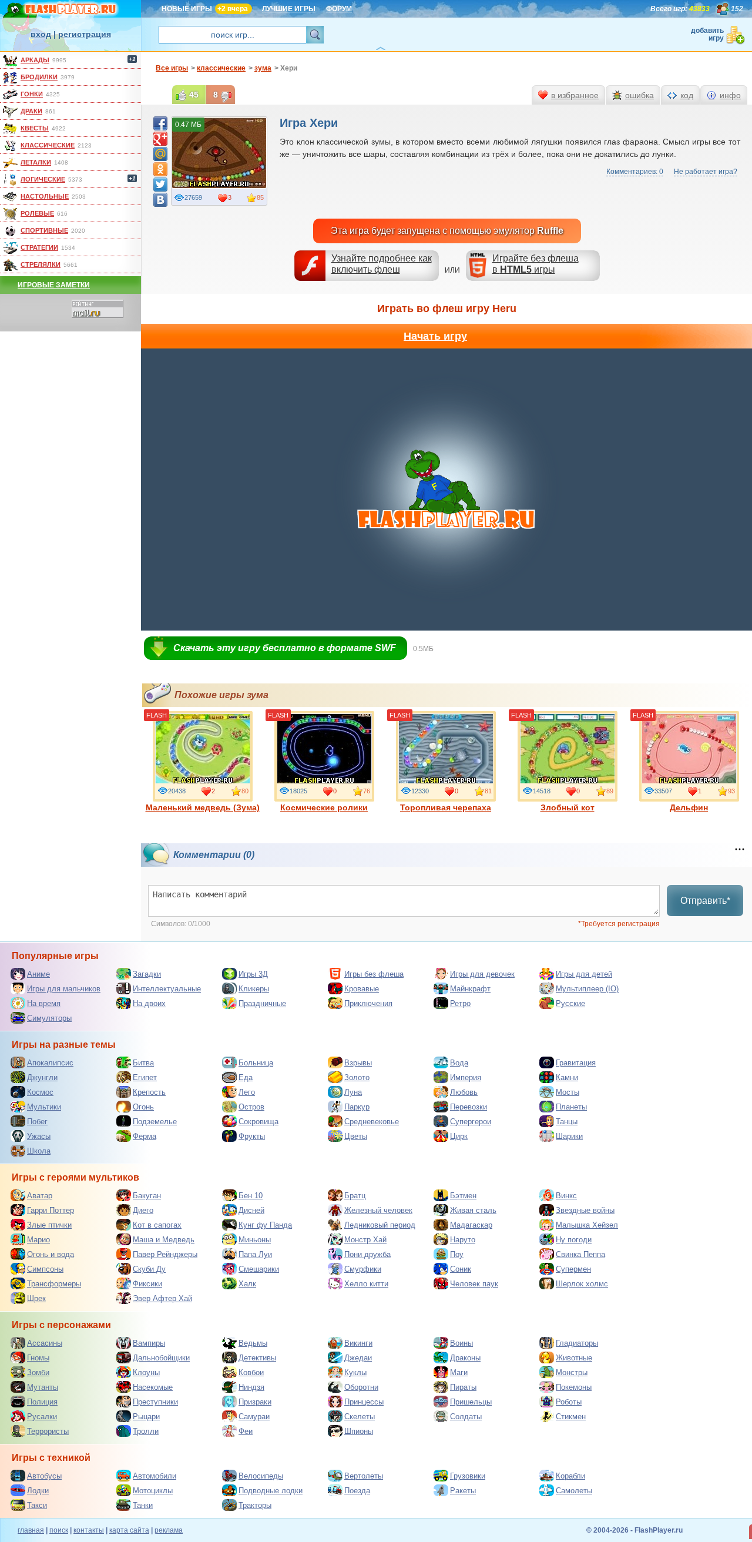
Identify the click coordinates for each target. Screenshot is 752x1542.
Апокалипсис (50, 1062)
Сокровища (258, 1121)
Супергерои (470, 1121)
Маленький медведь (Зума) (203, 807)
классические (48, 145)
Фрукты (252, 1136)
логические (43, 179)
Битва (143, 1062)
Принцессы (364, 1401)
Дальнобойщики (161, 1357)
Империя (465, 1077)
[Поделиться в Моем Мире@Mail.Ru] (160, 154)
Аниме (38, 974)
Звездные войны (585, 1210)
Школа (39, 1151)
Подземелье (155, 1121)
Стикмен (571, 1416)
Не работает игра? (705, 171)
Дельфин (689, 807)
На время (44, 1003)
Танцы (567, 1121)
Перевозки (468, 1106)
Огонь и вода (50, 1254)
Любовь (464, 1092)
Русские (570, 1003)
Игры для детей (584, 974)
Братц (354, 1195)
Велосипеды (261, 1475)
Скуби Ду (149, 1269)
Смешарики (259, 1269)
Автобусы (44, 1475)
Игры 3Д (253, 974)
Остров (251, 1106)
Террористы (48, 1431)
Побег (37, 1121)
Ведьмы (253, 1343)
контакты (88, 1530)
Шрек (36, 1298)
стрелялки (41, 264)
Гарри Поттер (50, 1210)
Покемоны (574, 1387)
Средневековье (371, 1121)
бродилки (39, 77)
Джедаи (358, 1357)
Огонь (143, 1106)
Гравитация (576, 1062)
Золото (357, 1077)
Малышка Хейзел (587, 1225)
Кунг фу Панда (265, 1225)
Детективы (257, 1357)
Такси (37, 1505)
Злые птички (49, 1225)
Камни (567, 1077)
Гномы (38, 1357)
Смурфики (362, 1269)
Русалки (42, 1416)
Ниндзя (251, 1387)
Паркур (357, 1106)
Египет (145, 1077)
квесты (35, 128)
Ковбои (251, 1372)
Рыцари (146, 1416)
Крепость (149, 1092)
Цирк (459, 1136)
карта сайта (129, 1530)
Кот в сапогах (157, 1225)
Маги (459, 1372)
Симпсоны (45, 1269)
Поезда (357, 1490)
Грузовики (467, 1475)
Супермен (573, 1269)
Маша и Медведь (163, 1239)
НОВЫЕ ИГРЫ (187, 9)
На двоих (149, 1003)
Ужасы (39, 1136)
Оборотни (361, 1387)
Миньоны (255, 1239)
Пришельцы (471, 1401)
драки (31, 111)
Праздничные (262, 1003)
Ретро (460, 1003)
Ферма (144, 1136)
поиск (58, 1530)
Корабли (570, 1475)
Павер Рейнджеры (165, 1254)
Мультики (44, 1106)
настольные (45, 196)
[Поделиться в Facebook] (160, 123)
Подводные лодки (271, 1490)
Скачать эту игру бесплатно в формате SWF (284, 648)
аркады (35, 59)
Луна (353, 1092)
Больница (256, 1062)
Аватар (39, 1195)
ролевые (37, 213)
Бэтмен (463, 1195)
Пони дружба (367, 1254)
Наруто (462, 1239)
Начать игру (435, 336)
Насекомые (153, 1387)
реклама (169, 1530)
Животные (574, 1357)
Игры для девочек (482, 974)
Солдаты (466, 1416)
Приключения (368, 1003)
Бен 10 (251, 1195)
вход (41, 34)
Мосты (567, 1092)
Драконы (465, 1357)
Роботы (569, 1401)
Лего (247, 1092)
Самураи (254, 1416)
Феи (246, 1431)
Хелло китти (366, 1283)
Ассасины (44, 1343)
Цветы (355, 1136)
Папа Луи (255, 1254)
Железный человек (378, 1210)
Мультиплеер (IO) (587, 988)
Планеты (571, 1106)
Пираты (463, 1387)
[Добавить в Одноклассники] (160, 169)
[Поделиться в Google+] (160, 139)
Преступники (155, 1401)
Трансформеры (54, 1283)
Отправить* (705, 901)
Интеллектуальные (167, 988)
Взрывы (358, 1062)
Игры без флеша (374, 974)
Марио (38, 1239)
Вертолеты (363, 1475)
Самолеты (574, 1490)
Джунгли (42, 1077)
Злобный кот (567, 807)
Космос (40, 1092)
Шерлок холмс (582, 1283)
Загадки (147, 974)
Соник (460, 1269)
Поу (457, 1254)
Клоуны (146, 1372)
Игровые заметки (54, 285)
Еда (246, 1077)
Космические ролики (324, 807)
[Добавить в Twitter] (160, 184)
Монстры (572, 1372)
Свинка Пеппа (580, 1254)
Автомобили (154, 1475)
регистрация (84, 34)
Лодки (38, 1490)
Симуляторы (49, 1018)
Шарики (569, 1136)
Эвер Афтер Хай (162, 1298)
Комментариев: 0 (634, 171)
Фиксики (147, 1283)
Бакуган (147, 1195)
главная (31, 1530)
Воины (461, 1343)
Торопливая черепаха (445, 807)
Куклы (355, 1372)
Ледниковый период (379, 1225)
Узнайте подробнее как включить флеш (381, 263)
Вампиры (149, 1343)
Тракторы (255, 1505)
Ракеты (463, 1490)
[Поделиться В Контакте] (160, 200)
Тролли (146, 1431)
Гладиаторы (577, 1343)
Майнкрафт (470, 988)
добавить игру (707, 34)
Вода (459, 1062)
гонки (32, 94)
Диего (143, 1210)
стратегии (39, 247)
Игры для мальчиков (63, 988)
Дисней (251, 1210)
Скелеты (359, 1416)
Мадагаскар (471, 1225)
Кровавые (361, 988)
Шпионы (358, 1431)
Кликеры (254, 988)
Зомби (38, 1372)
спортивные (44, 230)
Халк (247, 1283)
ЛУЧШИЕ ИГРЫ (288, 9)
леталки (36, 162)
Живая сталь (473, 1210)
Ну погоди (574, 1239)
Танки (143, 1505)
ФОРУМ (339, 9)
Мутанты (42, 1387)
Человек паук (474, 1283)
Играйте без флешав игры (535, 263)
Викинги (358, 1343)
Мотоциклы (153, 1490)
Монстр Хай (365, 1239)
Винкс (566, 1195)
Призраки (255, 1401)
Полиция (42, 1401)
